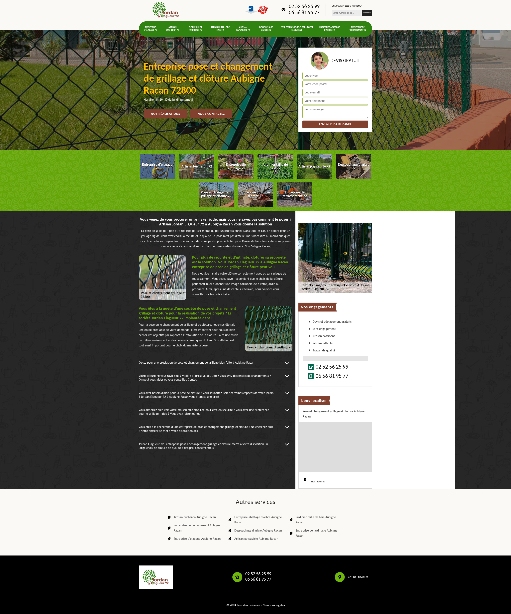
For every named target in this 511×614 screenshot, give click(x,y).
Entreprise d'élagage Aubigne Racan (197, 539)
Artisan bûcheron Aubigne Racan (194, 517)
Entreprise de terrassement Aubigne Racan (196, 528)
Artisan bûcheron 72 (172, 28)
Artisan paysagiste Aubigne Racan (256, 539)
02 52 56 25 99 (304, 6)
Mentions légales (274, 605)
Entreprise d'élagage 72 (150, 28)
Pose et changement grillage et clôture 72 (297, 28)
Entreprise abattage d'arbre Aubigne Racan (258, 520)
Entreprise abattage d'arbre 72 (329, 28)
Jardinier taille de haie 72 (220, 28)
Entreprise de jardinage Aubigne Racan (316, 533)
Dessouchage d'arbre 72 (266, 28)
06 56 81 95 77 (304, 13)
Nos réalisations (165, 114)
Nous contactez (211, 114)
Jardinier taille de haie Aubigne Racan (315, 520)
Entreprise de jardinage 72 (195, 28)
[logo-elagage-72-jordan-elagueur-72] (166, 9)
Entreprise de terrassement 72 (357, 28)
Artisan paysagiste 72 (243, 28)
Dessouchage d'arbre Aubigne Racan (258, 530)
